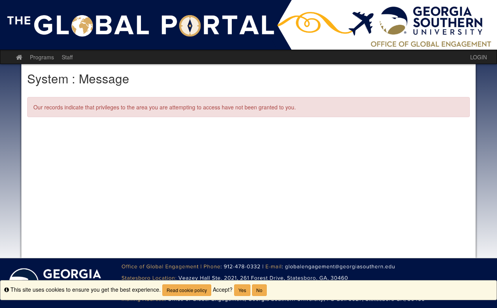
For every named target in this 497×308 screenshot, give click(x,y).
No (259, 290)
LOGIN (478, 57)
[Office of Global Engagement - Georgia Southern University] (248, 25)
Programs (42, 57)
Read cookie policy (187, 290)
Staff (67, 57)
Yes (242, 290)
